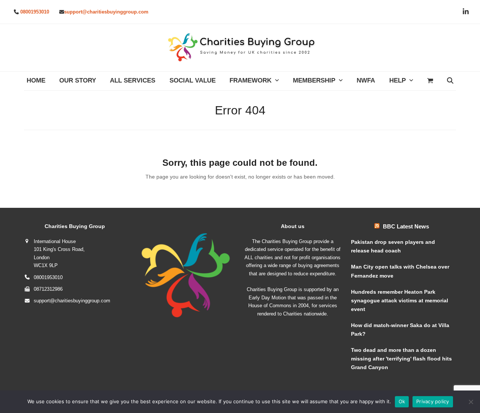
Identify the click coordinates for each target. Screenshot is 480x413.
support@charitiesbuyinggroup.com (106, 12)
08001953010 (34, 12)
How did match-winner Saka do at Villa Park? (400, 329)
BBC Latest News (406, 226)
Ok (402, 401)
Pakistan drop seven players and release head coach (393, 246)
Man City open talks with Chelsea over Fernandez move (400, 271)
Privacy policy (432, 401)
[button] (430, 81)
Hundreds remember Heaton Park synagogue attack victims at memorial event (399, 300)
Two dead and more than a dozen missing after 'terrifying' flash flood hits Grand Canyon (401, 358)
